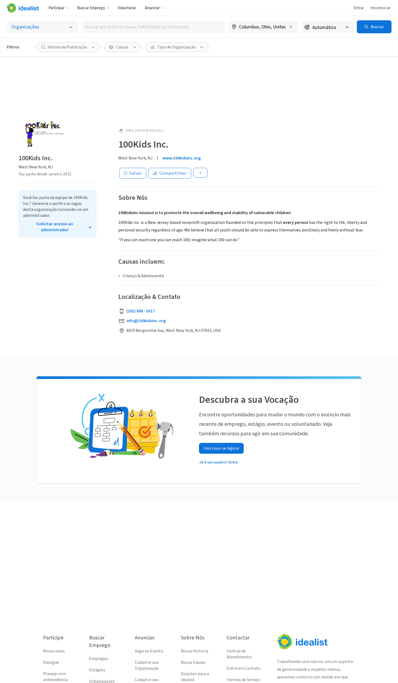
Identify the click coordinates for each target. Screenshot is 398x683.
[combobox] (153, 27)
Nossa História (194, 651)
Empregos (98, 659)
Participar (56, 8)
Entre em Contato (243, 668)
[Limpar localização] (291, 27)
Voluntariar (127, 8)
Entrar (359, 8)
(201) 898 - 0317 (140, 311)
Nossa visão (54, 651)
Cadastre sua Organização (147, 665)
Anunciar (152, 8)
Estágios (97, 670)
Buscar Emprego (91, 8)
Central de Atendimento (239, 654)
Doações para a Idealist (195, 677)
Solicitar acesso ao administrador (54, 227)
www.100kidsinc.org (181, 158)
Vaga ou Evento (149, 651)
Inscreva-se (380, 8)
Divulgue (51, 662)
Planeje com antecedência (55, 677)
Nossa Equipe (193, 662)
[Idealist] (22, 8)
